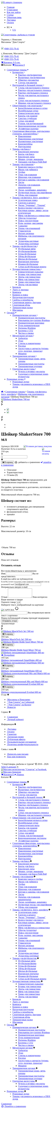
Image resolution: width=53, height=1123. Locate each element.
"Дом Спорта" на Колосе (19, 704)
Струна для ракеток (27, 82)
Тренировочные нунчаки (30, 366)
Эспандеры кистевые (28, 241)
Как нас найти (14, 12)
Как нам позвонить (16, 756)
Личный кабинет (15, 719)
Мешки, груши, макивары (30, 159)
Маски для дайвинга (28, 169)
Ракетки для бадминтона (30, 75)
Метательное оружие (22, 335)
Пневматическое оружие (24, 315)
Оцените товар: (8, 602)
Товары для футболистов (24, 246)
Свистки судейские (27, 118)
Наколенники (24, 136)
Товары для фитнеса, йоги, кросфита (30, 197)
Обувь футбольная (27, 256)
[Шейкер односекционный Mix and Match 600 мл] (25, 673)
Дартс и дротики (20, 289)
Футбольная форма (27, 251)
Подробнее (9, 655)
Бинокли (16, 287)
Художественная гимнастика (26, 269)
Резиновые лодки (15, 379)
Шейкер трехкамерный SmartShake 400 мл (21, 660)
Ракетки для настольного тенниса (34, 90)
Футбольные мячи (27, 249)
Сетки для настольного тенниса (33, 100)
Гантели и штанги (27, 203)
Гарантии (12, 734)
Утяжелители (24, 231)
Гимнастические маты (28, 113)
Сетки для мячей (26, 121)
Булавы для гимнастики (29, 274)
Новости (11, 707)
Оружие (11, 312)
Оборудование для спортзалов (27, 105)
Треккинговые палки (22, 307)
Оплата (10, 22)
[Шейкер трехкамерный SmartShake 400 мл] (22, 652)
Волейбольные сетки (28, 111)
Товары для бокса (21, 149)
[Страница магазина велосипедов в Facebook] (24, 769)
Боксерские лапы (26, 157)
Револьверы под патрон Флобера (34, 320)
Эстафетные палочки (28, 128)
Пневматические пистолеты (31, 318)
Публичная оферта (16, 739)
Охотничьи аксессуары (23, 369)
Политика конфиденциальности (22, 744)
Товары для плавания (23, 164)
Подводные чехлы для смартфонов (35, 192)
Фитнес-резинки (26, 233)
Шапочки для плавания (29, 177)
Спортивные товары (17, 70)
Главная (10, 7)
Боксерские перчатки (28, 151)
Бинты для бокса (26, 154)
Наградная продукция (23, 297)
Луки (20, 341)
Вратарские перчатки (28, 261)
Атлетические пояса (27, 200)
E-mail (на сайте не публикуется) (25, 581)
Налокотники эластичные (30, 141)
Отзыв (4, 597)
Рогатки (22, 346)
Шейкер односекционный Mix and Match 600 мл (24, 681)
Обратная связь (14, 17)
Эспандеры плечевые (28, 243)
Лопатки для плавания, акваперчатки (29, 186)
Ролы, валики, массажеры (30, 223)
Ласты (21, 182)
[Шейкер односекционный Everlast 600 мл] (22, 684)
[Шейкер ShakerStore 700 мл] (15, 399)
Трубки (21, 172)
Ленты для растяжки (28, 284)
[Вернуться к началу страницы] (11, 2)
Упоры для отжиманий (29, 228)
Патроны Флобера (27, 328)
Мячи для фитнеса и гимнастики (34, 215)
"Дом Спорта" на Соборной (20, 702)
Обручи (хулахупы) (27, 218)
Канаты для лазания (27, 116)
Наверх (20, 774)
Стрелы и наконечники (29, 343)
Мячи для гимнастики (28, 279)
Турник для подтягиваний (30, 123)
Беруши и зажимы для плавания (33, 180)
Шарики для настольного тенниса (34, 103)
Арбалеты (23, 338)
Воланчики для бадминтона (31, 77)
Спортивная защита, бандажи (26, 302)
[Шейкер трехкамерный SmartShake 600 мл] (22, 663)
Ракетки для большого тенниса (33, 93)
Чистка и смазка (26, 333)
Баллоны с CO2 (25, 330)
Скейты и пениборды (22, 300)
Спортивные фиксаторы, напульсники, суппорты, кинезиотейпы (31, 132)
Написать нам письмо (17, 754)
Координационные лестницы (32, 126)
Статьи (10, 15)
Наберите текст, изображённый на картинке (22, 605)
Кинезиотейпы (25, 144)
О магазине (12, 10)
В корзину (8, 462)
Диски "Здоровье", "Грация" (32, 205)
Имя (3, 573)
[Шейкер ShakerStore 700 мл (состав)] (8, 412)
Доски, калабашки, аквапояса (32, 190)
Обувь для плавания (27, 195)
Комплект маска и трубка (30, 167)
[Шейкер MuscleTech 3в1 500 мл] (17, 631)
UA (14, 30)
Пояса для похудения (28, 220)
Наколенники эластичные (30, 139)
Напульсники (24, 146)
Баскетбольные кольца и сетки (32, 108)
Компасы (16, 292)
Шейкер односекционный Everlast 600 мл (21, 692)
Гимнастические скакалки (30, 272)
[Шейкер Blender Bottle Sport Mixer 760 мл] (22, 642)
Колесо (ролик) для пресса (30, 208)
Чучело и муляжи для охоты (31, 371)
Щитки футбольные (27, 259)
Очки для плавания (27, 174)
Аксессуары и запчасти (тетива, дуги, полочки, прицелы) (33, 349)
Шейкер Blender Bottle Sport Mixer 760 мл (21, 650)
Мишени (22, 353)
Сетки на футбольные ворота (32, 266)
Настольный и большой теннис (27, 85)
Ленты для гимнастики (29, 277)
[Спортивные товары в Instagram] (11, 772)
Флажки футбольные (28, 264)
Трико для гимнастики (29, 282)
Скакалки (22, 226)
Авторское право (15, 737)
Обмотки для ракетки (28, 80)
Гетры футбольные (27, 254)
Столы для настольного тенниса (33, 87)
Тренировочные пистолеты (31, 364)
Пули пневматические (29, 325)
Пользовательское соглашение (21, 742)
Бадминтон (18, 72)
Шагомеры (17, 310)
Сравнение (12, 717)
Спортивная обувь (21, 305)
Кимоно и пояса (20, 295)
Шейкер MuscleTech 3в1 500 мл (16, 639)
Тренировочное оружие (24, 356)
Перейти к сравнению (15, 1106)
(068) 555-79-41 (11, 56)
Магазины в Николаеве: (18, 699)
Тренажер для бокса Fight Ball (32, 162)
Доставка (11, 20)
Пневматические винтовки (31, 323)
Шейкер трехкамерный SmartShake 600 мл (21, 671)
